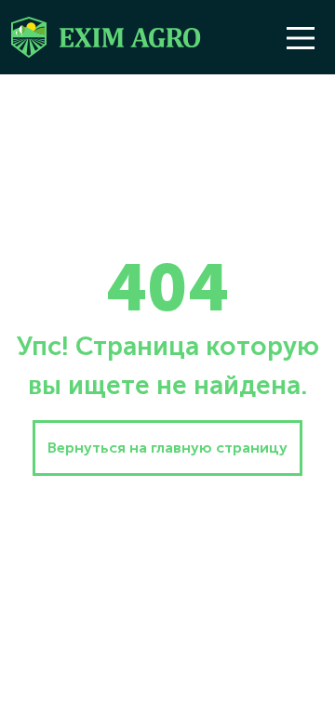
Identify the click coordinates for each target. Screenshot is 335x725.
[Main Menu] (300, 38)
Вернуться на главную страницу (167, 447)
